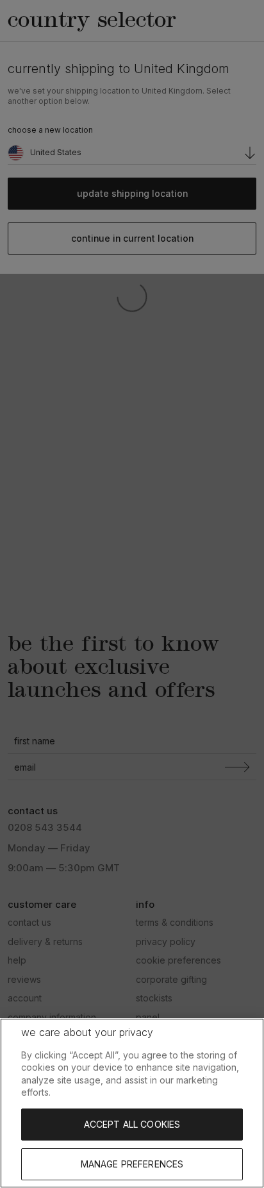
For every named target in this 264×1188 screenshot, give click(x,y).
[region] (132, 1103)
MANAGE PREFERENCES (132, 1164)
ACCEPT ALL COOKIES (132, 1124)
